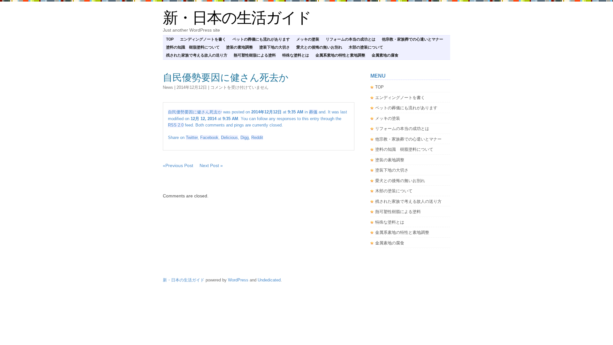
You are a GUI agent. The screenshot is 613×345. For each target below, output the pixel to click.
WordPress (238, 280)
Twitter (192, 137)
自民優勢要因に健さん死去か (226, 77)
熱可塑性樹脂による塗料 (255, 55)
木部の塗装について (366, 47)
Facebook (209, 137)
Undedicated (269, 280)
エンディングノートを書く (203, 39)
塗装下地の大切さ (274, 47)
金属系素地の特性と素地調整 (340, 55)
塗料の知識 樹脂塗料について (193, 47)
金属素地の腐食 (385, 55)
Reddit (257, 137)
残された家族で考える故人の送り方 (196, 55)
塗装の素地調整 (239, 47)
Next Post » (211, 165)
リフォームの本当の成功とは (350, 39)
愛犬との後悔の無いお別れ (319, 47)
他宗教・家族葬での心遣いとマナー (412, 39)
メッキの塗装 (307, 39)
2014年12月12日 (192, 87)
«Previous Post (178, 165)
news (168, 87)
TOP (170, 39)
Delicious (229, 137)
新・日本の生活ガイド (237, 17)
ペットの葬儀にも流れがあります (261, 39)
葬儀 (313, 112)
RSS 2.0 (176, 125)
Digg (244, 137)
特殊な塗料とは (295, 55)
